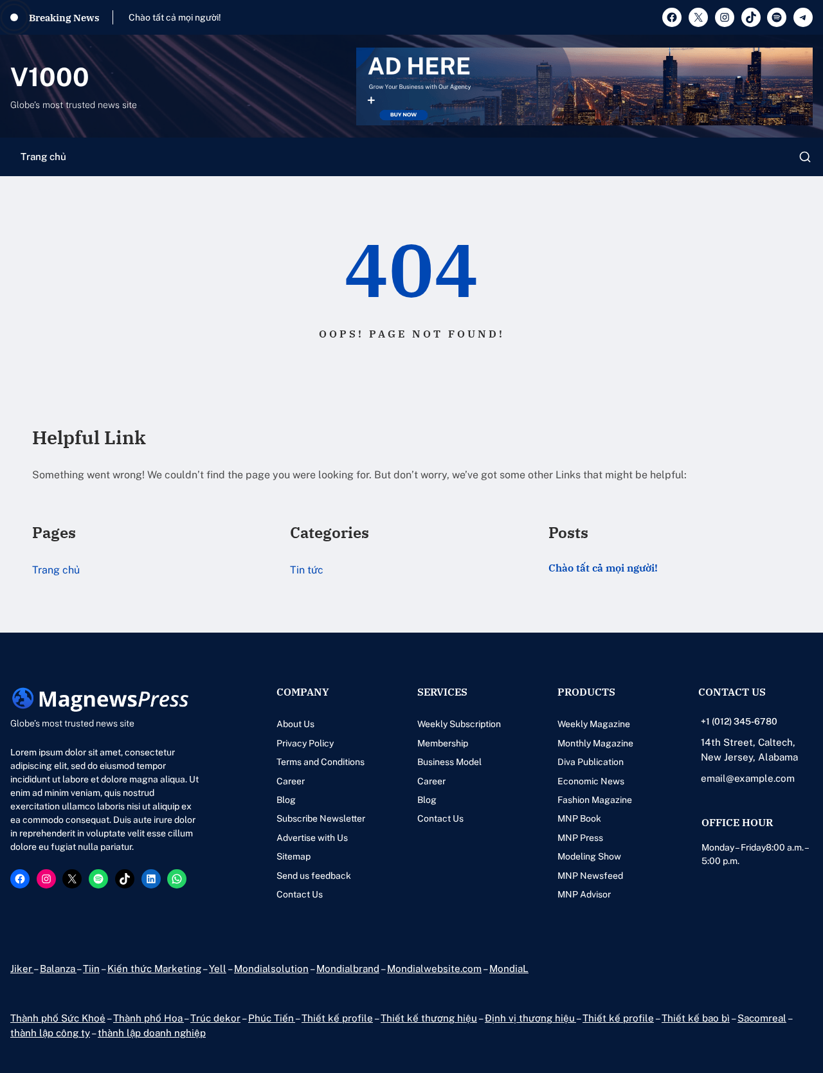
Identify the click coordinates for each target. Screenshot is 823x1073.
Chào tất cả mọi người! (175, 17)
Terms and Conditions (320, 762)
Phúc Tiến (271, 1018)
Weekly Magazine (593, 724)
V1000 (49, 77)
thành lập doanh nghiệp (152, 1032)
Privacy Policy (305, 743)
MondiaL (509, 968)
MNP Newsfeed (590, 875)
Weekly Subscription (459, 724)
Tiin (91, 968)
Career (290, 781)
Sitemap (293, 856)
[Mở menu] (805, 157)
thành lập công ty (50, 1032)
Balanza (58, 968)
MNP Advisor (584, 894)
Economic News (590, 781)
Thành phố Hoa (148, 1018)
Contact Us (299, 894)
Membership (442, 743)
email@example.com (748, 778)
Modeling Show (589, 856)
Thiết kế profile (337, 1018)
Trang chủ (43, 156)
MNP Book (579, 818)
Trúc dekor (215, 1018)
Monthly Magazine (595, 743)
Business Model (449, 762)
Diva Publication (590, 762)
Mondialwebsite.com (434, 968)
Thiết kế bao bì (696, 1018)
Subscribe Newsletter (320, 818)
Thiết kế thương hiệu (429, 1018)
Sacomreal (761, 1018)
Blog (286, 800)
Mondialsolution (271, 968)
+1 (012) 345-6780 (739, 721)
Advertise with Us (312, 838)
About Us (295, 724)
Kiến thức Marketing (154, 968)
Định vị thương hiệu (530, 1018)
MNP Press (580, 838)
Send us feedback (313, 875)
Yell (217, 968)
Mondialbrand (347, 968)
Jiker (21, 968)
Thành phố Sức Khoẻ (57, 1018)
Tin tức (306, 570)
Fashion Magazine (594, 800)
